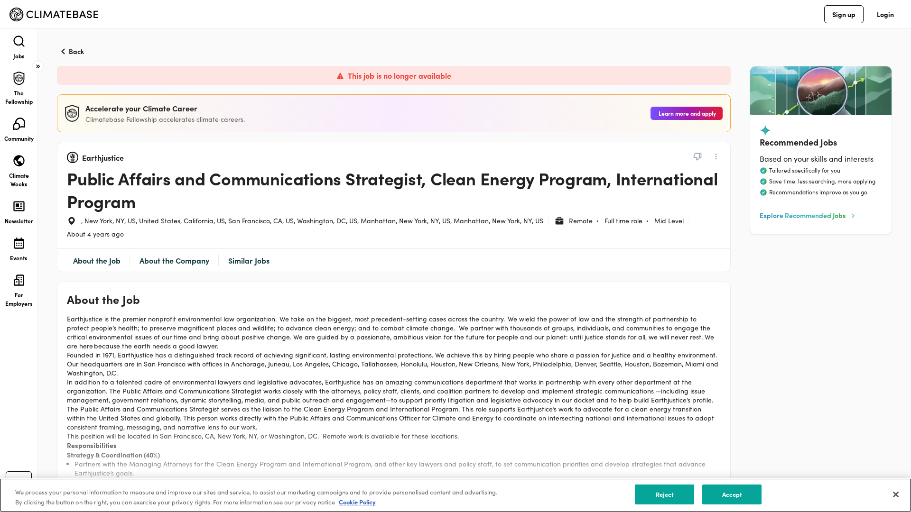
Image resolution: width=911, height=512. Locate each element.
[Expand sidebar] (38, 66)
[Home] (53, 14)
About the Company (174, 260)
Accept (732, 494)
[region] (455, 495)
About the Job (97, 260)
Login (885, 14)
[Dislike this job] (697, 156)
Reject (665, 494)
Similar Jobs (249, 260)
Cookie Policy (357, 501)
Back (76, 51)
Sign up (843, 14)
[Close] (895, 494)
